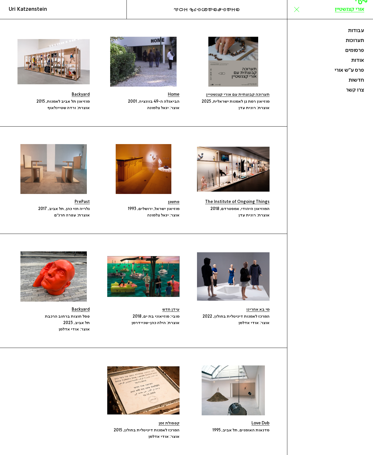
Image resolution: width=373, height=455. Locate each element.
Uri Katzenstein (28, 9)
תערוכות (355, 40)
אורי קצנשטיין (349, 9)
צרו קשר (355, 90)
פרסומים (354, 50)
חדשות (356, 80)
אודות (357, 60)
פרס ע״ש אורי (349, 70)
